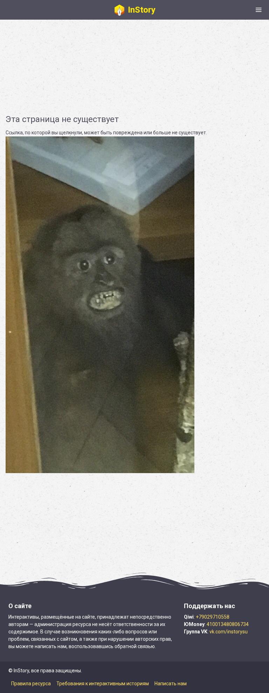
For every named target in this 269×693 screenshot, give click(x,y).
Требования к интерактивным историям (102, 683)
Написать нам (170, 683)
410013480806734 (228, 624)
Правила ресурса (31, 683)
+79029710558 (212, 617)
